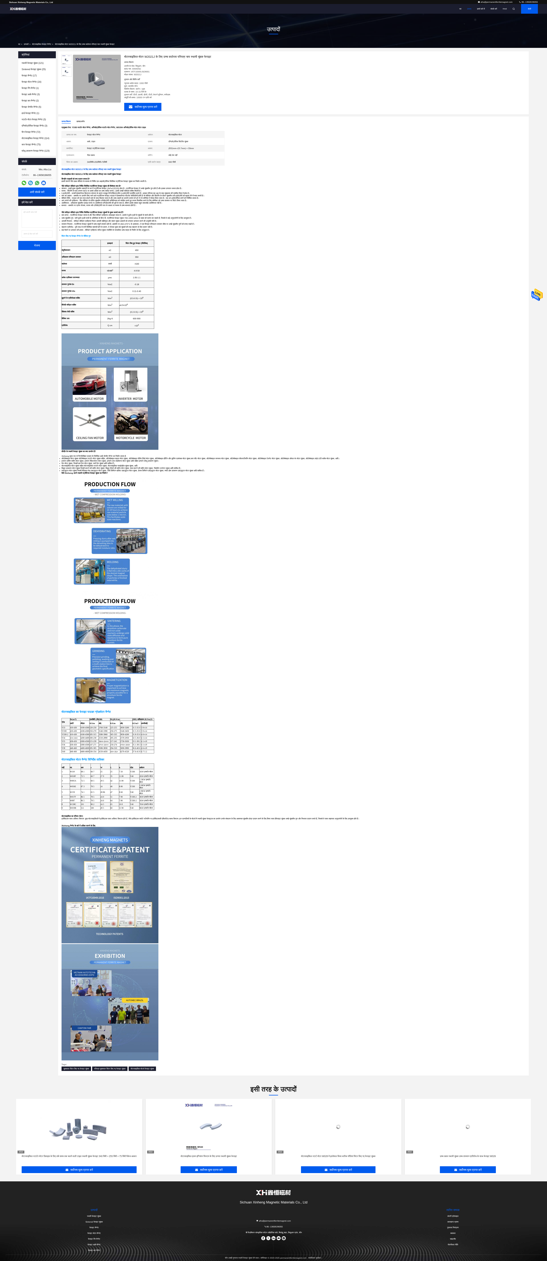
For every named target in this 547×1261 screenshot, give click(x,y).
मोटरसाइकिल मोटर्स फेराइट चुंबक (142, 1069)
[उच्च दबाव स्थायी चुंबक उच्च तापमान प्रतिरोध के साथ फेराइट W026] (209, 1126)
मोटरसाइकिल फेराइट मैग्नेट (41, 44)
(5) (31, 107)
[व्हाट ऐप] (37, 183)
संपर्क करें (493, 9)
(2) (30, 100)
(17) (29, 75)
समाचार (453, 1233)
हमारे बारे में (481, 9)
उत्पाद (469, 9)
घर (460, 9)
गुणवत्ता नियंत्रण (453, 1227)
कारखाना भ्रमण (453, 1222)
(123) (36, 151)
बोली (529, 9)
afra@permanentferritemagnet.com (497, 2)
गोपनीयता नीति (453, 1244)
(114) (35, 138)
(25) (34, 69)
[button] (21, 1133)
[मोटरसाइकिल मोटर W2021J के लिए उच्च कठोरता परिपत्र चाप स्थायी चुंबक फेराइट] (97, 79)
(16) (31, 82)
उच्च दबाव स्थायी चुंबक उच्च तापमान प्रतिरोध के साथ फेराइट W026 (209, 1156)
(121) (33, 63)
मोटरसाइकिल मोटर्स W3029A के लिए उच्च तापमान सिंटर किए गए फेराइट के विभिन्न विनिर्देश (467, 1156)
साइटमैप (453, 1239)
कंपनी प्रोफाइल (452, 1216)
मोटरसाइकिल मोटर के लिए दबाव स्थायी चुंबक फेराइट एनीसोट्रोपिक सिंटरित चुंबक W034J (338, 1156)
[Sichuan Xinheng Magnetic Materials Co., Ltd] (18, 8)
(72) (31, 132)
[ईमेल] (43, 183)
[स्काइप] (30, 183)
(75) (31, 144)
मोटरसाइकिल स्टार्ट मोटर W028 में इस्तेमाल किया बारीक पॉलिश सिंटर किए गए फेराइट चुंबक (79, 1156)
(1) (30, 88)
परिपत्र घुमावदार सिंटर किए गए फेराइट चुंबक (109, 1069)
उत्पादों (26, 44)
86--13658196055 (529, 2)
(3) (31, 94)
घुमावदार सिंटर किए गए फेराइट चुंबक (76, 1069)
